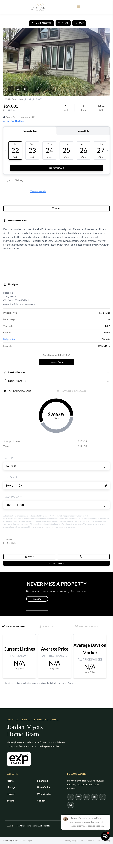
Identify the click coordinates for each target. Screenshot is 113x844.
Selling (10, 800)
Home (10, 780)
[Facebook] (70, 797)
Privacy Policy (70, 841)
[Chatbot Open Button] (105, 836)
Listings (11, 787)
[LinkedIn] (86, 797)
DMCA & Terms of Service (90, 841)
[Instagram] (94, 797)
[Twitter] (78, 797)
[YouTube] (102, 797)
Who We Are (44, 794)
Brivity (15, 841)
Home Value (44, 787)
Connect (41, 800)
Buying (11, 794)
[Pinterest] (70, 805)
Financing (42, 780)
